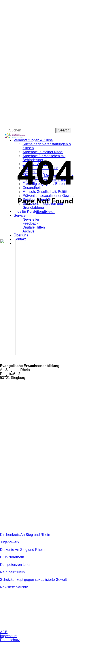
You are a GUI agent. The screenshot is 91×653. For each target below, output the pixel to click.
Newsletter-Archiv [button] (14, 587)
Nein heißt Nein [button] (12, 572)
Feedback (30, 223)
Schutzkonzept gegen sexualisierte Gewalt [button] (33, 579)
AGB (4, 632)
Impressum (8, 636)
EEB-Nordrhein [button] (12, 557)
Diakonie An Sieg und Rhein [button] (22, 550)
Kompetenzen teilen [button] (15, 564)
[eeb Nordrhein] (27, 458)
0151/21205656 (22, 386)
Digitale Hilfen (34, 227)
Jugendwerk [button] (9, 542)
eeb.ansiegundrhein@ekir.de (32, 396)
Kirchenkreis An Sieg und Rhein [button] (25, 535)
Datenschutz (10, 640)
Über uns (21, 235)
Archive (28, 231)
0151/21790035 (22, 391)
